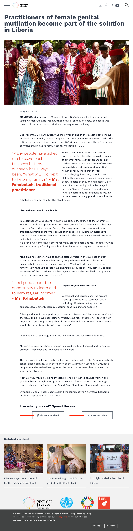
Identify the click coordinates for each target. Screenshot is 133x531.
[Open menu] (7, 5)
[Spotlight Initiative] (37, 502)
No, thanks (111, 525)
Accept (96, 525)
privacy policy (62, 517)
